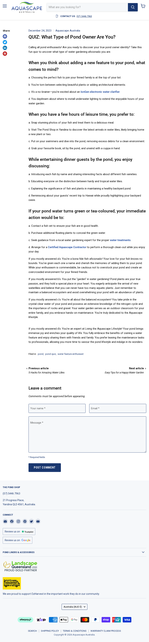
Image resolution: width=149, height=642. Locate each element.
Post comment (45, 467)
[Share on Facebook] (5, 36)
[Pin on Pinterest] (5, 53)
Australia (73, 606)
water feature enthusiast (71, 354)
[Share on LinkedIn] (5, 48)
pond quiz (50, 354)
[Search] (133, 7)
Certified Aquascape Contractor (67, 247)
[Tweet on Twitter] (5, 42)
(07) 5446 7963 (84, 16)
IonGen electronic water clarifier (100, 91)
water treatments (120, 240)
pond (40, 354)
